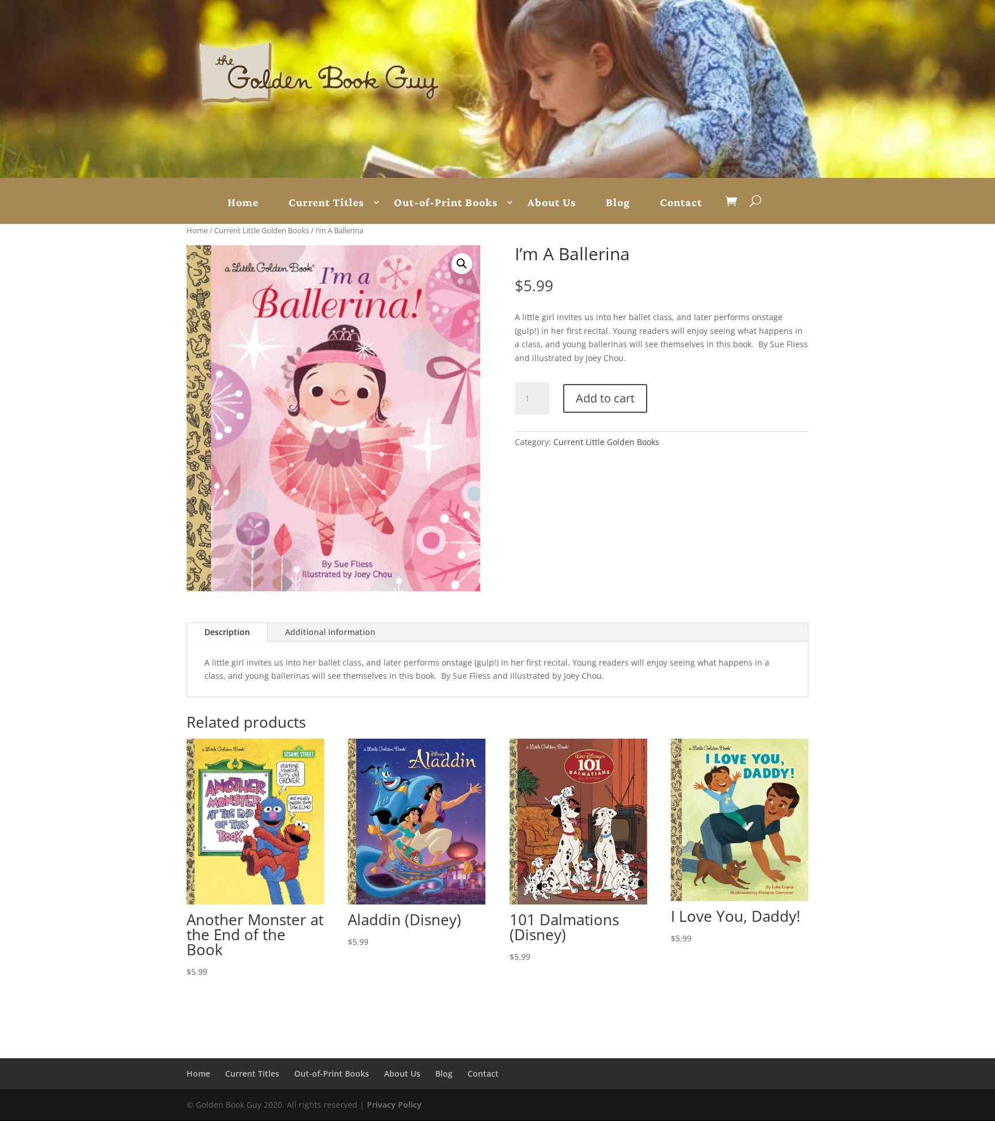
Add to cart (605, 398)
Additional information (330, 631)
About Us (551, 202)
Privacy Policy (394, 1104)
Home (243, 202)
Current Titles (326, 202)
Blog (618, 202)
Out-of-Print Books (446, 202)
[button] (461, 263)
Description (227, 631)
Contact (681, 202)
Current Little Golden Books (261, 230)
